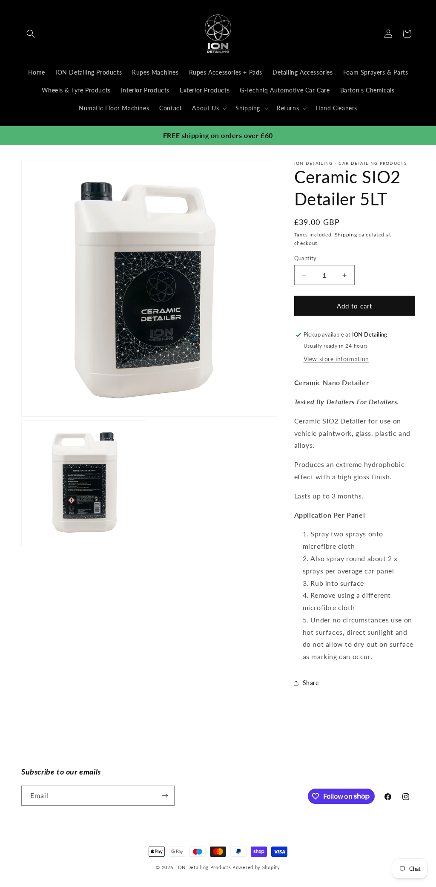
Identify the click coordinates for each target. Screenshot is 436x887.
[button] (30, 33)
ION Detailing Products (203, 867)
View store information (336, 359)
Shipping (346, 234)
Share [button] (311, 682)
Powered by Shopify (256, 867)
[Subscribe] (164, 796)
